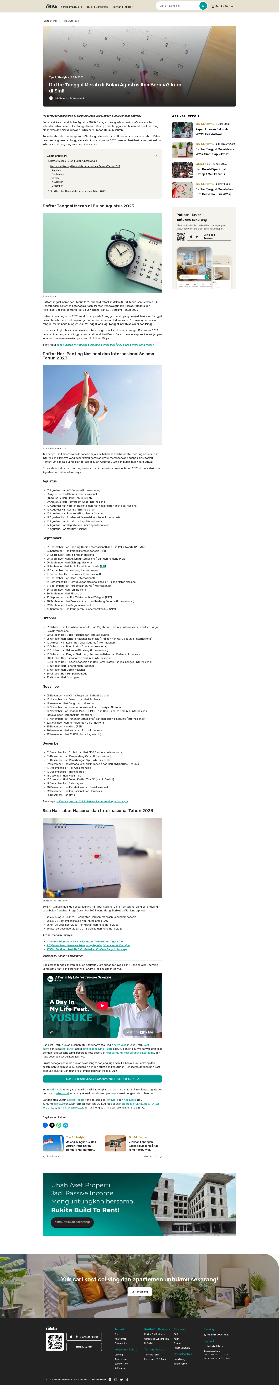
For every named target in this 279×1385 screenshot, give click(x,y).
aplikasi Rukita (75, 1099)
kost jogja (148, 1052)
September (58, 174)
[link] (209, 236)
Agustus (56, 170)
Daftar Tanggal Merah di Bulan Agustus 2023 (73, 161)
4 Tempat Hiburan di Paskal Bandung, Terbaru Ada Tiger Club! (84, 941)
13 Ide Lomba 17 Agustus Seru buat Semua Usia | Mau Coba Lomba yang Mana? (105, 344)
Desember (57, 185)
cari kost (54, 1089)
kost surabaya (132, 1052)
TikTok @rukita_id (73, 1107)
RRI (103, 566)
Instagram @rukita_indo (134, 1103)
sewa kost (120, 1045)
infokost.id (62, 1093)
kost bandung (114, 1052)
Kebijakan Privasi (99, 1379)
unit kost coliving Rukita (98, 1048)
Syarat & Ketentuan (82, 1379)
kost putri (67, 1048)
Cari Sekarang (139, 1291)
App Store (130, 1099)
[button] (222, 6)
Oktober (56, 178)
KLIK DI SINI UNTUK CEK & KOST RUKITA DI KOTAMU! (102, 1078)
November (57, 182)
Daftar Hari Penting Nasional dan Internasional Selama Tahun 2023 (85, 166)
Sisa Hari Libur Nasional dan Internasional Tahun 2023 (78, 191)
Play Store (111, 1099)
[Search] (203, 6)
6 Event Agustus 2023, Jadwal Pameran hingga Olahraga (92, 801)
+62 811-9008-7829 (218, 1334)
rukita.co (59, 1103)
